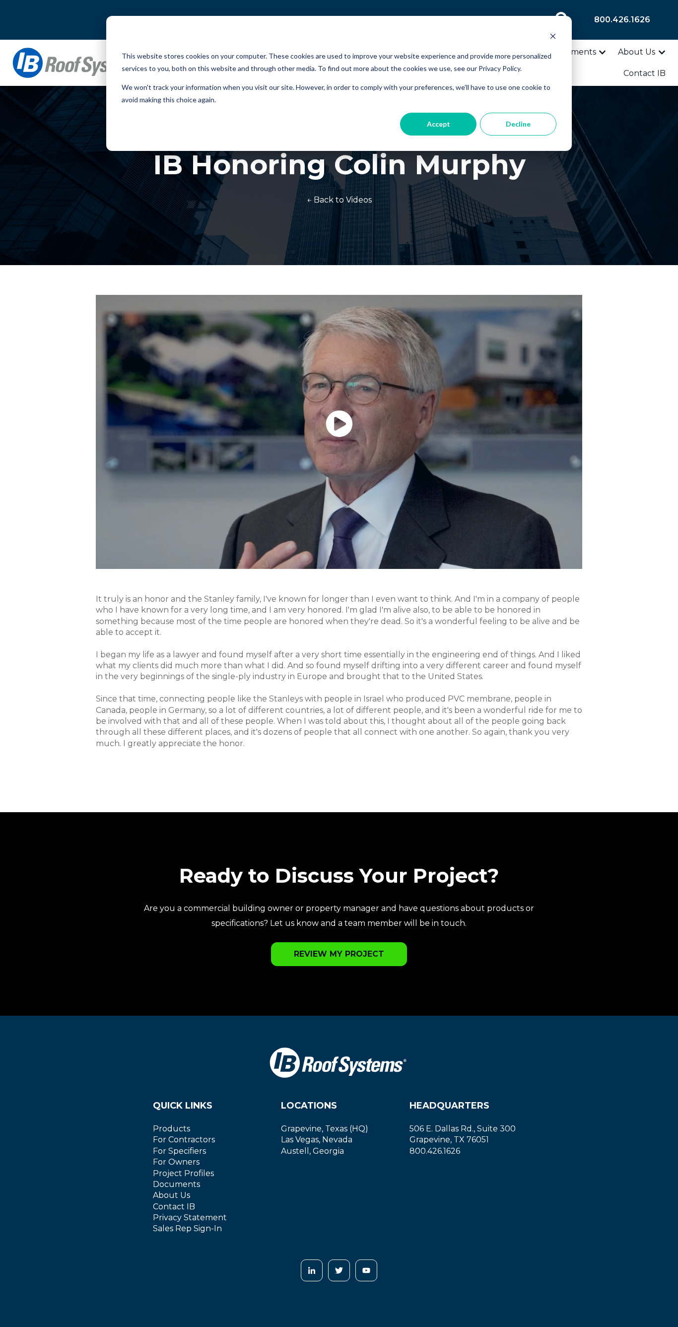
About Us (636, 52)
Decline (518, 124)
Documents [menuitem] (176, 1184)
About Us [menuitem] (171, 1195)
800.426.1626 (622, 19)
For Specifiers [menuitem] (179, 1151)
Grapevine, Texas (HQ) (324, 1128)
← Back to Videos (339, 200)
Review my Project (339, 954)
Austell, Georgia (312, 1151)
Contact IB (644, 73)
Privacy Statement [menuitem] (190, 1217)
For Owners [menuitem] (176, 1162)
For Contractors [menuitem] (184, 1139)
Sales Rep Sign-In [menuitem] (187, 1228)
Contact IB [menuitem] (174, 1206)
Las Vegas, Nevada (316, 1139)
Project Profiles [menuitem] (183, 1173)
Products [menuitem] (171, 1128)
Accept (438, 124)
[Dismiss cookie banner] (552, 37)
